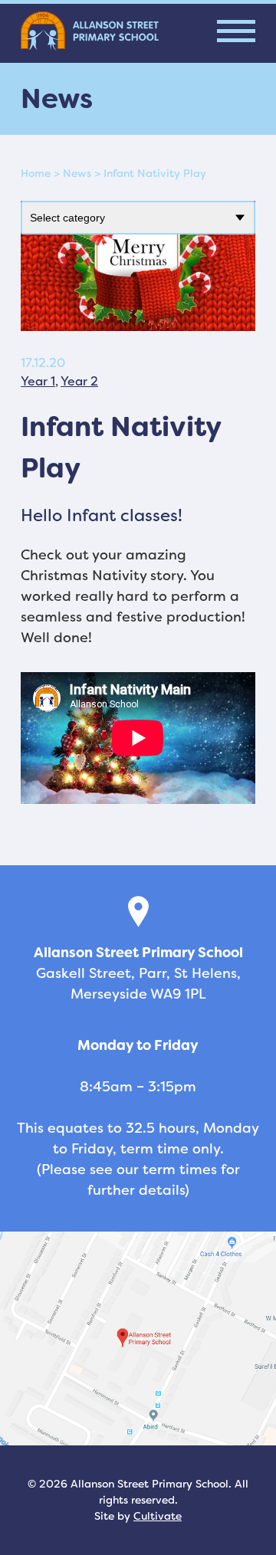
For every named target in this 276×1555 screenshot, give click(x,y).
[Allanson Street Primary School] (90, 31)
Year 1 (38, 381)
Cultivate (157, 1516)
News (77, 173)
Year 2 (79, 381)
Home (36, 173)
